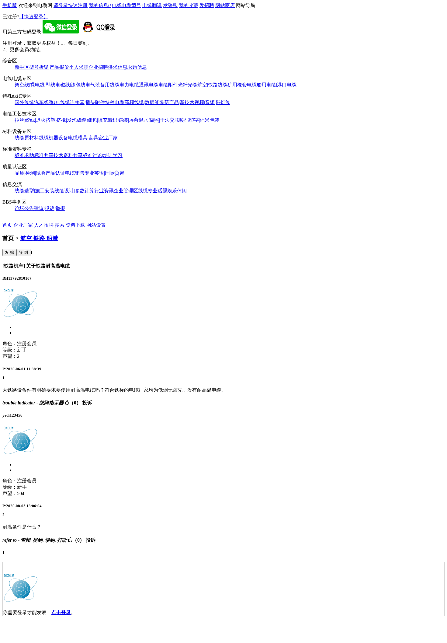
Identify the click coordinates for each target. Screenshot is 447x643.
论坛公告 (24, 208)
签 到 (23, 252)
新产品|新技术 (179, 102)
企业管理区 (126, 190)
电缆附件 (168, 84)
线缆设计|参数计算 (74, 190)
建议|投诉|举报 (49, 208)
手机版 (9, 5)
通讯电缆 (148, 84)
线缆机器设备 (53, 137)
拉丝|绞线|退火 (30, 120)
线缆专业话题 (152, 190)
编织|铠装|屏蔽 (123, 120)
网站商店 (225, 5)
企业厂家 (108, 137)
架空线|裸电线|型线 (35, 84)
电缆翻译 (152, 5)
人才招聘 (44, 225)
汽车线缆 (44, 102)
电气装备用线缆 (102, 84)
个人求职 (78, 67)
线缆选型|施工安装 (34, 190)
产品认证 (55, 173)
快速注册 (78, 5)
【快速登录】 (33, 16)
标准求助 (24, 155)
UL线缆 (62, 102)
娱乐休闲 (177, 190)
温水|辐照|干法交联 (159, 120)
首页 (7, 225)
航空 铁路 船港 (39, 238)
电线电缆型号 (126, 5)
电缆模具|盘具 (83, 137)
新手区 (22, 67)
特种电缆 (114, 102)
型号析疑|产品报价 (49, 67)
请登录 (61, 5)
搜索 (59, 225)
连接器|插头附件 (87, 102)
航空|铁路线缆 (212, 84)
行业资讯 (104, 190)
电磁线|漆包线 (70, 84)
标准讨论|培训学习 (103, 155)
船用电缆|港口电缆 (276, 84)
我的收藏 (188, 5)
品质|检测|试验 (30, 173)
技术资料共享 (68, 155)
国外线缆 (24, 102)
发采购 (170, 5)
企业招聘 (98, 67)
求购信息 (137, 67)
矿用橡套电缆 (242, 84)
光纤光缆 (187, 84)
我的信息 (100, 5)
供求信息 (117, 67)
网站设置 (96, 225)
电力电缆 (129, 84)
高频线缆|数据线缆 (144, 102)
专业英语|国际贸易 (104, 173)
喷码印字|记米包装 (199, 120)
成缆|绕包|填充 (92, 120)
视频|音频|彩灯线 (212, 102)
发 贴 (9, 252)
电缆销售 (75, 173)
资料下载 (75, 225)
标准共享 (44, 155)
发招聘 (206, 5)
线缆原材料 (27, 137)
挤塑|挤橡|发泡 (61, 120)
